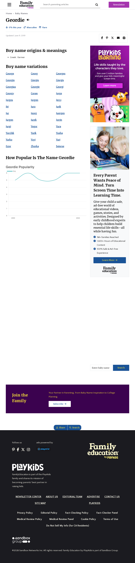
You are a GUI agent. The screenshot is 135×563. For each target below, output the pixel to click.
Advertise (93, 496)
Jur (7, 113)
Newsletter (119, 4)
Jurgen (9, 119)
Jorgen (34, 100)
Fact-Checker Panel (107, 512)
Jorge (59, 93)
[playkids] (109, 83)
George (10, 73)
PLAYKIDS (94, 503)
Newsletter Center (28, 496)
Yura (58, 126)
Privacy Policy (25, 512)
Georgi (59, 86)
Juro (33, 106)
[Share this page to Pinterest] (107, 38)
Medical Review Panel (61, 519)
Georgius (11, 86)
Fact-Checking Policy (76, 512)
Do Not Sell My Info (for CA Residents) (67, 525)
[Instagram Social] (28, 450)
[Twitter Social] (23, 450)
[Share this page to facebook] (102, 38)
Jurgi (8, 126)
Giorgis (60, 80)
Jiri (7, 106)
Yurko (9, 139)
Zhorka (35, 146)
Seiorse (60, 146)
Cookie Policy (88, 519)
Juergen (60, 113)
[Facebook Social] (18, 450)
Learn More (108, 260)
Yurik (33, 133)
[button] (28, 20)
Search (121, 367)
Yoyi (33, 139)
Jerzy (58, 100)
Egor (8, 146)
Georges (60, 73)
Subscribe (58, 404)
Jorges (9, 100)
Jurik (58, 106)
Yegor (34, 126)
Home (9, 13)
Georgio (10, 80)
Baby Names (21, 13)
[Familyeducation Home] (103, 450)
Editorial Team (72, 496)
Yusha (59, 133)
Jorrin (59, 119)
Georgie (35, 86)
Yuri (58, 139)
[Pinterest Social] (13, 450)
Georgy (10, 93)
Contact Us (112, 496)
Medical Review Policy (29, 519)
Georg (34, 73)
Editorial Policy (49, 512)
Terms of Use (110, 519)
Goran (34, 93)
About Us (52, 496)
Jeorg (34, 113)
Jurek (34, 119)
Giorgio (35, 80)
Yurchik (10, 133)
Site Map (40, 503)
